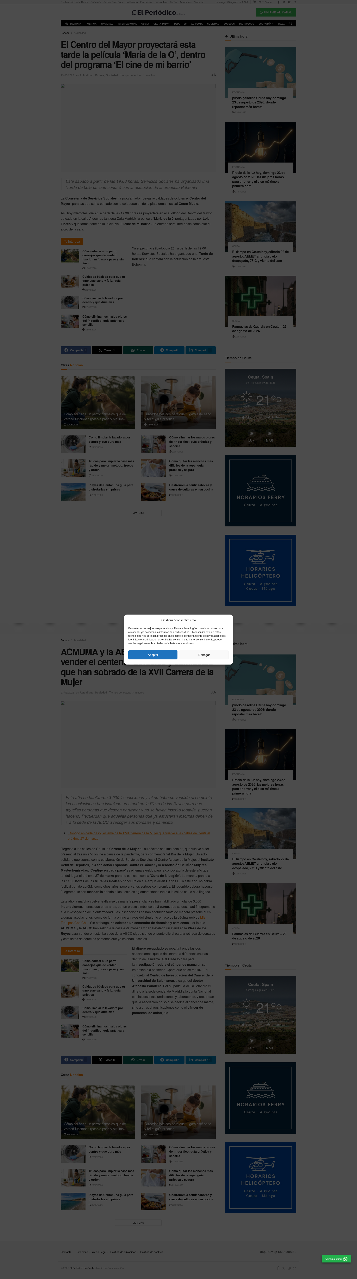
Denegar (204, 654)
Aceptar (153, 654)
